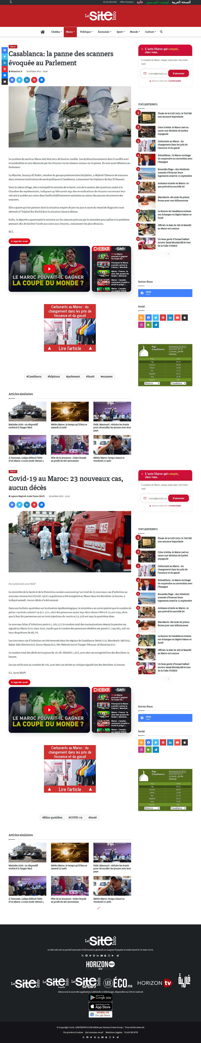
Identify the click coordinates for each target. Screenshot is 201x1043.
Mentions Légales (114, 1032)
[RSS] (83, 956)
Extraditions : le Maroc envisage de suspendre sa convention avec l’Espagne (175, 158)
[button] (49, 269)
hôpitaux (54, 376)
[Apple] (106, 956)
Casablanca (34, 376)
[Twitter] (19, 80)
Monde (134, 31)
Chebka (55, 31)
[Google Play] (114, 956)
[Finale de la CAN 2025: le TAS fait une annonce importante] (146, 118)
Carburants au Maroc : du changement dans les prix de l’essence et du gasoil (173, 144)
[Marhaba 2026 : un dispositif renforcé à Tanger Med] (27, 411)
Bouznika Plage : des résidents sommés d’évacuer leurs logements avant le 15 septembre (175, 172)
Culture (149, 31)
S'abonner (178, 73)
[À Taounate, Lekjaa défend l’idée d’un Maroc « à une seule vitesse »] (27, 445)
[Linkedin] (27, 80)
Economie (103, 31)
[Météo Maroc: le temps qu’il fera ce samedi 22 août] (70, 411)
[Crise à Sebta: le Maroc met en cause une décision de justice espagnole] (146, 132)
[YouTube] (102, 956)
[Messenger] (41, 80)
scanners (107, 376)
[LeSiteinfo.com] (100, 16)
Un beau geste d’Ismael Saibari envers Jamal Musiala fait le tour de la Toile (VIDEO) (174, 242)
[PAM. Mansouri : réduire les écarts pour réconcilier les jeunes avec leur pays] (112, 411)
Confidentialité (174, 81)
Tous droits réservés (134, 1027)
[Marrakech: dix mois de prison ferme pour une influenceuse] (146, 201)
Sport (120, 31)
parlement (74, 376)
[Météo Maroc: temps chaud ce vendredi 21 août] (112, 445)
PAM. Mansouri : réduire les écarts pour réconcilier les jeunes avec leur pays (112, 427)
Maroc (69, 31)
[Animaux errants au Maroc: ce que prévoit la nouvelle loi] (146, 187)
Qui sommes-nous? (94, 1032)
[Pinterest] (34, 80)
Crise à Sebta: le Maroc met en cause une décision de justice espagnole (173, 130)
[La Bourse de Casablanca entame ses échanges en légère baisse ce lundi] (146, 215)
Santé (91, 376)
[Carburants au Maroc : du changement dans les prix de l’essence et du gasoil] (146, 146)
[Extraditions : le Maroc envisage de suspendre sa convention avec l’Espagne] (146, 160)
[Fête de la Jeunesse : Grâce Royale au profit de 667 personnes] (70, 445)
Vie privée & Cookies (73, 1032)
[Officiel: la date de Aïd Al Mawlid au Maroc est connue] (146, 229)
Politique (85, 31)
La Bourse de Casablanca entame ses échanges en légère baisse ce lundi (175, 214)
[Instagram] (110, 956)
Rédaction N (16, 71)
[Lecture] (49, 269)
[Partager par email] (5, 82)
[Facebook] (12, 80)
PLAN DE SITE (131, 1032)
